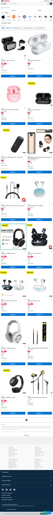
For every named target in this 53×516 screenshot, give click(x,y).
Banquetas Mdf (37, 449)
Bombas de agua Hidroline (13, 450)
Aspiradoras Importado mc (13, 467)
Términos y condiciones (7, 493)
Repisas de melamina (38, 458)
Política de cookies (6, 495)
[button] (30, 3)
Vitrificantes (37, 446)
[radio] (1, 72)
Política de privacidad (6, 497)
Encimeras (36, 468)
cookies (38, 513)
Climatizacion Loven (12, 448)
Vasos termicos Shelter (38, 448)
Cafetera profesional (38, 459)
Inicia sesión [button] (46, 0)
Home (3, 12)
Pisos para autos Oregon (38, 467)
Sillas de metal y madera (12, 458)
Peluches (10, 468)
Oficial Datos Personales (7, 499)
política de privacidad (31, 513)
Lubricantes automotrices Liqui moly (13, 449)
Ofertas (39, 10)
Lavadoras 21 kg (11, 447)
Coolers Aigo (11, 446)
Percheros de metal (38, 447)
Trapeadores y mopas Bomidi (13, 459)
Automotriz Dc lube (38, 450)
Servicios (14, 10)
